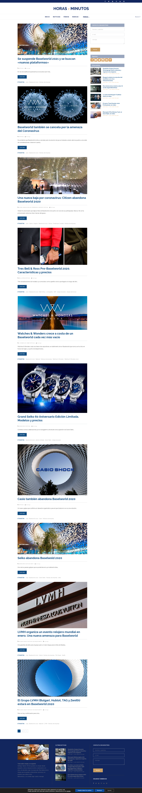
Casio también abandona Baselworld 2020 (46, 499)
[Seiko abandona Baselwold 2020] (52, 538)
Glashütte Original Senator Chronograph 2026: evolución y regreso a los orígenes (112, 70)
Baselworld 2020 (33, 82)
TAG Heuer (35, 641)
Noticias (21, 68)
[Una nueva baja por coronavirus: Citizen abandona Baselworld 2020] (52, 175)
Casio (40, 518)
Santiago (28, 68)
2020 (27, 82)
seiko (59, 577)
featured (38, 359)
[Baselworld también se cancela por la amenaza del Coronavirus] (52, 104)
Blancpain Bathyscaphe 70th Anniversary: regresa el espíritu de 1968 (77, 759)
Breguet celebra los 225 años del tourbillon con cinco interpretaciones (112, 79)
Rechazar (99, 790)
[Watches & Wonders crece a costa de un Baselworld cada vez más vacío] (52, 313)
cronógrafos (49, 292)
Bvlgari (21, 641)
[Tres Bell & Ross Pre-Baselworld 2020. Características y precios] (52, 246)
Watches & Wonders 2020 (71, 359)
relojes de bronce (71, 292)
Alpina (21, 207)
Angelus (25, 207)
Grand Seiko (22, 426)
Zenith (40, 641)
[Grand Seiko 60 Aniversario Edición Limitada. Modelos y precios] (52, 388)
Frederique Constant (37, 207)
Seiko (32, 563)
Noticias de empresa (44, 82)
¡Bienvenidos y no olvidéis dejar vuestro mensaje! (31, 776)
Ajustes (109, 790)
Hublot (25, 641)
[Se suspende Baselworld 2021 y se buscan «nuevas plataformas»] (52, 39)
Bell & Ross (22, 278)
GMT (55, 292)
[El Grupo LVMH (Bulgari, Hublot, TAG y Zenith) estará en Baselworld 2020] (52, 678)
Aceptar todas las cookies (84, 790)
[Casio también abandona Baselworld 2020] (52, 469)
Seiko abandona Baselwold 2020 (40, 558)
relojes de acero (61, 292)
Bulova (30, 207)
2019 (27, 518)
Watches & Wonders (58, 359)
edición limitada (40, 440)
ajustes (69, 791)
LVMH (45, 723)
